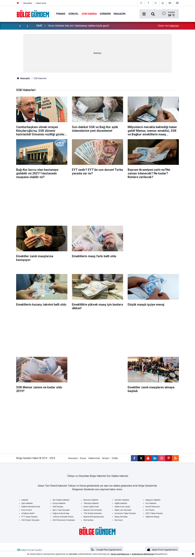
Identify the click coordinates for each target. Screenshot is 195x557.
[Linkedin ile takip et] (154, 458)
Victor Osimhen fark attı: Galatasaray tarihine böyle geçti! (78, 25)
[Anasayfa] (18, 3)
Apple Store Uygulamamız (164, 549)
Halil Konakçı (58, 507)
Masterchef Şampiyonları (93, 517)
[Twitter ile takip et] (141, 458)
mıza (126, 554)
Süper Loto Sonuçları (123, 510)
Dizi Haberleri (150, 503)
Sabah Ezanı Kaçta (122, 507)
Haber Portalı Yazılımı (31, 550)
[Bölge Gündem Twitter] (141, 3)
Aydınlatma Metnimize (143, 554)
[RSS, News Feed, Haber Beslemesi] (175, 458)
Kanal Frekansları (152, 507)
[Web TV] (170, 3)
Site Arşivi (119, 520)
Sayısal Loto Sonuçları (92, 510)
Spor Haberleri (27, 503)
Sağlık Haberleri (121, 503)
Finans (60, 13)
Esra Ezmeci (26, 510)
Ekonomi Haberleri (90, 500)
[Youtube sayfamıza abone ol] (148, 458)
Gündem (105, 13)
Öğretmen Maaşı (152, 517)
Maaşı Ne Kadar (121, 517)
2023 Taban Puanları (154, 513)
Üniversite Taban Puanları (125, 513)
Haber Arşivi (41, 3)
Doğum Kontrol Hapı (61, 513)
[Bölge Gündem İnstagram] (155, 3)
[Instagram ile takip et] (161, 458)
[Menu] (144, 14)
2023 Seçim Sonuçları (30, 520)
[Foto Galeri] (177, 3)
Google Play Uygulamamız (109, 549)
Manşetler (27, 3)
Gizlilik (115, 458)
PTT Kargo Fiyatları (29, 517)
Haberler (24, 500)
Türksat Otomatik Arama (63, 517)
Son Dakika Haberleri (61, 500)
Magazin (119, 13)
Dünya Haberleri (59, 503)
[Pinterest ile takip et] (168, 458)
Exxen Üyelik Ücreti (91, 507)
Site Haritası (88, 520)
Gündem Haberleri (122, 500)
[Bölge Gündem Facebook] (148, 3)
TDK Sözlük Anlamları (92, 513)
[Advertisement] (97, 201)
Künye (83, 458)
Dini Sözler (149, 510)
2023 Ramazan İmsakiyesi (64, 520)
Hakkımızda (94, 458)
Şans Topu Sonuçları (61, 510)
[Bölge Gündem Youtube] (162, 3)
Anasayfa (25, 78)
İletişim (105, 458)
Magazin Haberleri (152, 500)
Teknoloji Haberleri (91, 503)
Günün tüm (168, 25)
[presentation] (20, 26)
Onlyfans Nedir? (28, 513)
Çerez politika (117, 554)
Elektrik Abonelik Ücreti (30, 507)
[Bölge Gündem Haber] (33, 13)
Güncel (73, 13)
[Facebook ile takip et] (134, 458)
